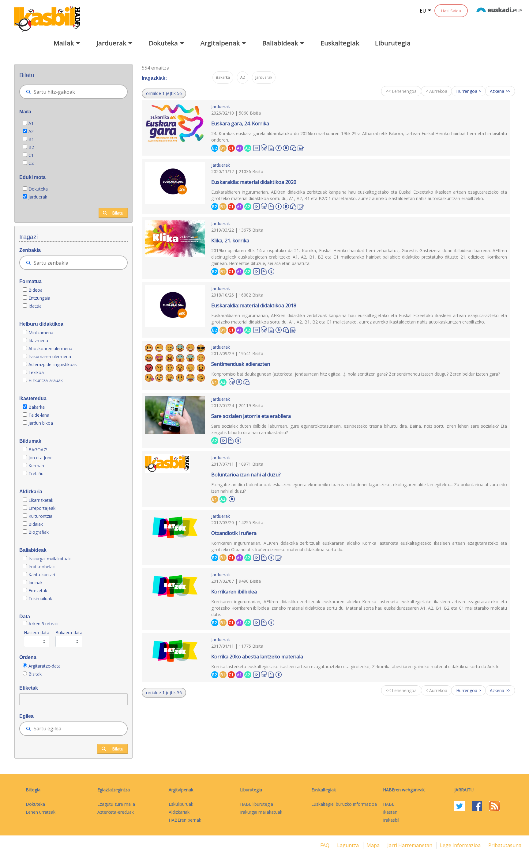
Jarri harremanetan (410, 845)
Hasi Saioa (451, 10)
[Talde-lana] (279, 147)
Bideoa (35, 290)
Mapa (373, 845)
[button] (164, 93)
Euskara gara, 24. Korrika (240, 123)
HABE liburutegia (256, 804)
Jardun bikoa (40, 423)
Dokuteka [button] (164, 43)
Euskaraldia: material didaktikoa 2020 (253, 182)
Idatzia (35, 306)
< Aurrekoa (436, 91)
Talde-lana (38, 415)
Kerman (36, 465)
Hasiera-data (36, 632)
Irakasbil (391, 820)
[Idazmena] (301, 147)
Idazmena (38, 340)
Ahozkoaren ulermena (50, 348)
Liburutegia (393, 43)
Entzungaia (39, 298)
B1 (31, 139)
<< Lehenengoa (401, 91)
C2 (31, 163)
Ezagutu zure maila (116, 804)
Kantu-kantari (41, 574)
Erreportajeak (41, 508)
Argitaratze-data (44, 666)
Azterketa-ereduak (115, 812)
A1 (31, 123)
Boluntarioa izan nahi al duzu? (246, 474)
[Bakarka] (286, 147)
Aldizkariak (179, 812)
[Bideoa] (256, 147)
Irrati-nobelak (41, 567)
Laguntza (348, 845)
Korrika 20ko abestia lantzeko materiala (257, 656)
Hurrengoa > (468, 91)
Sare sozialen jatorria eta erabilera (251, 416)
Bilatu (117, 213)
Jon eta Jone (40, 457)
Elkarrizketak (40, 500)
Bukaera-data (68, 632)
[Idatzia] (271, 147)
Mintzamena (40, 332)
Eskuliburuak (181, 804)
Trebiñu (35, 473)
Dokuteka (38, 189)
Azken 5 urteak (43, 624)
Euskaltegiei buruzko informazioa (344, 804)
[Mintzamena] (293, 147)
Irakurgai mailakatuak (49, 559)
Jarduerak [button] (112, 43)
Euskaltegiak (340, 43)
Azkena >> (500, 91)
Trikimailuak (40, 598)
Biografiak (39, 532)
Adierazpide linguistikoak (52, 364)
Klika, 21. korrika (230, 240)
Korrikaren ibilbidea (234, 591)
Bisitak (35, 674)
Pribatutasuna (504, 845)
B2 (31, 147)
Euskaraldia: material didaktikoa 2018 (253, 305)
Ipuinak (35, 582)
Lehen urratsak (40, 812)
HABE (388, 804)
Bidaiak (35, 524)
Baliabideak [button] (280, 43)
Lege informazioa (461, 845)
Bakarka (36, 407)
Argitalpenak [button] (221, 43)
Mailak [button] (64, 43)
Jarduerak (37, 197)
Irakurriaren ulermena (49, 356)
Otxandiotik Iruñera (234, 533)
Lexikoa (36, 372)
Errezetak (37, 590)
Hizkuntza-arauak (45, 380)
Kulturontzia (40, 516)
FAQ (325, 845)
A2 (31, 131)
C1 (31, 155)
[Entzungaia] (264, 147)
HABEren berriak (185, 820)
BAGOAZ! (37, 450)
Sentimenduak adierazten (240, 364)
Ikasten (390, 812)
